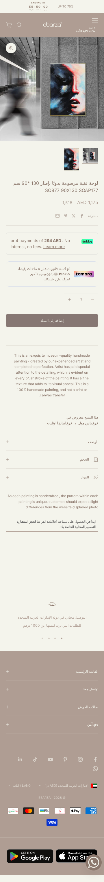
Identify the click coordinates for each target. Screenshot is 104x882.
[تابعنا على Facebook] (95, 759)
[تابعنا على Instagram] (80, 759)
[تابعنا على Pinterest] (65, 759)
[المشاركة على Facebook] (81, 216)
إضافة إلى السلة (52, 320)
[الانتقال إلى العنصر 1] (90, 156)
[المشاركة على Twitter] (73, 216)
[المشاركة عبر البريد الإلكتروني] (57, 216)
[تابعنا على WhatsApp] (95, 768)
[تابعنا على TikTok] (35, 759)
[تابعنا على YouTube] (50, 759)
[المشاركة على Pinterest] (65, 216)
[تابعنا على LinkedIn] (20, 759)
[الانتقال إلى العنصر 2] (72, 159)
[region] (52, 614)
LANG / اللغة (22, 786)
